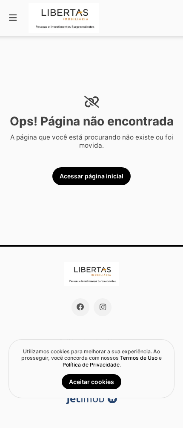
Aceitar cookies (91, 381)
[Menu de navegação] (13, 18)
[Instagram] (103, 307)
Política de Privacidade (91, 364)
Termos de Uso (138, 358)
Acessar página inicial (91, 176)
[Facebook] (80, 307)
